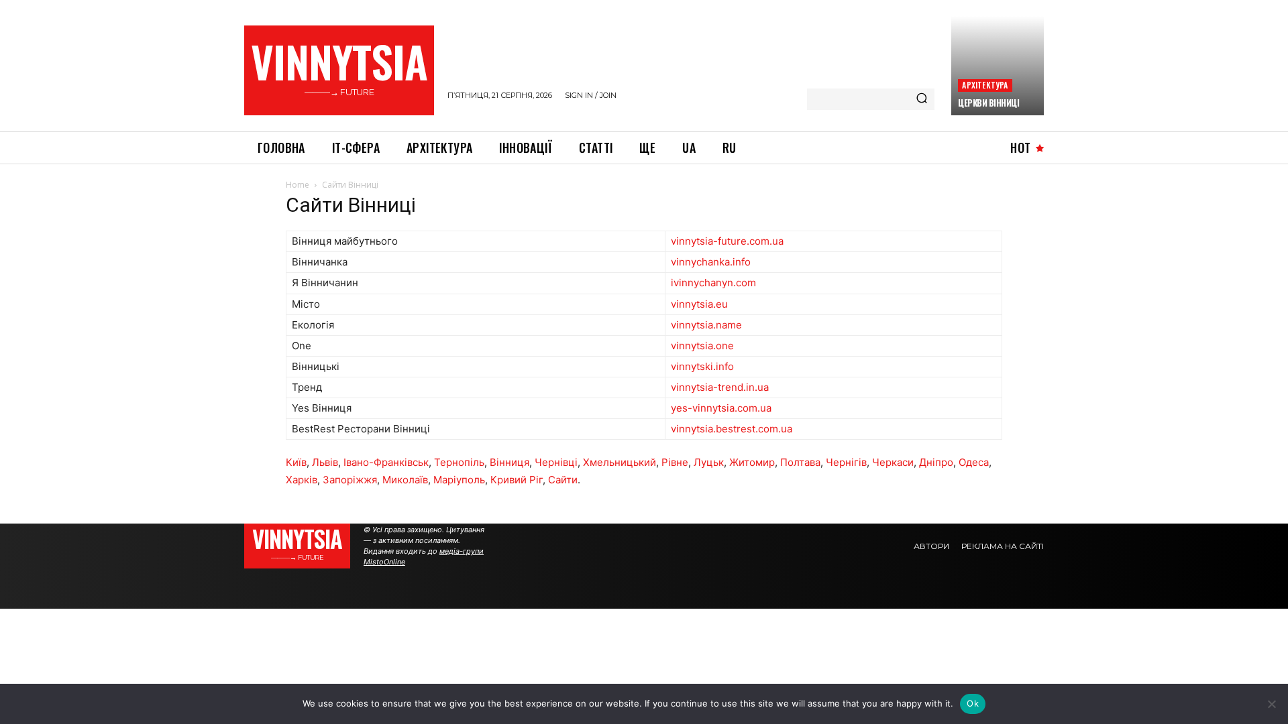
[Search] (921, 99)
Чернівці (556, 462)
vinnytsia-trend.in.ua (720, 387)
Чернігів (846, 462)
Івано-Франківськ (386, 462)
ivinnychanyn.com (713, 282)
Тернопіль (459, 462)
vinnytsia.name (706, 324)
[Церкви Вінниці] (997, 65)
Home (297, 184)
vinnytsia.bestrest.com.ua (731, 428)
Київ (296, 462)
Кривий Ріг (516, 479)
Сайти (563, 479)
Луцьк (709, 462)
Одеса (974, 462)
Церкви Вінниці (988, 102)
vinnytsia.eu (699, 304)
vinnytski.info (702, 366)
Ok (973, 703)
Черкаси (893, 462)
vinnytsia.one (702, 345)
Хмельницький (619, 462)
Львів (325, 462)
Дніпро (936, 462)
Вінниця (509, 462)
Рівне (674, 462)
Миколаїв (405, 479)
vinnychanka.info (711, 261)
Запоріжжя (350, 479)
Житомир (752, 462)
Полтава (800, 462)
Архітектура (985, 84)
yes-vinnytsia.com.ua (721, 408)
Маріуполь (459, 479)
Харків (301, 479)
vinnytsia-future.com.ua (727, 241)
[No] (1271, 704)
